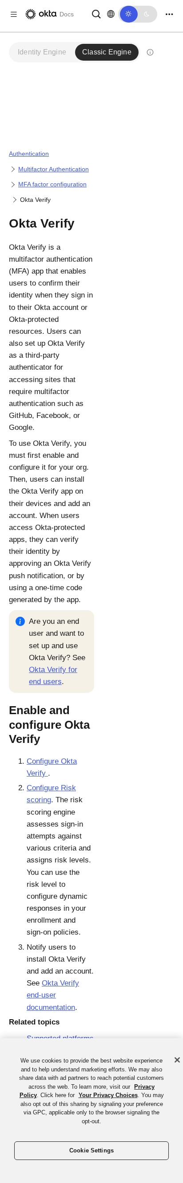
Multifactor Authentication (53, 169)
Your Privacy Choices (108, 1095)
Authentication (29, 153)
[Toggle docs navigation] (13, 14)
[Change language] (111, 14)
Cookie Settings (91, 1150)
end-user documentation (53, 995)
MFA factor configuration (52, 184)
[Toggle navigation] (169, 14)
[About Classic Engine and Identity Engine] (150, 52)
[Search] (96, 13)
